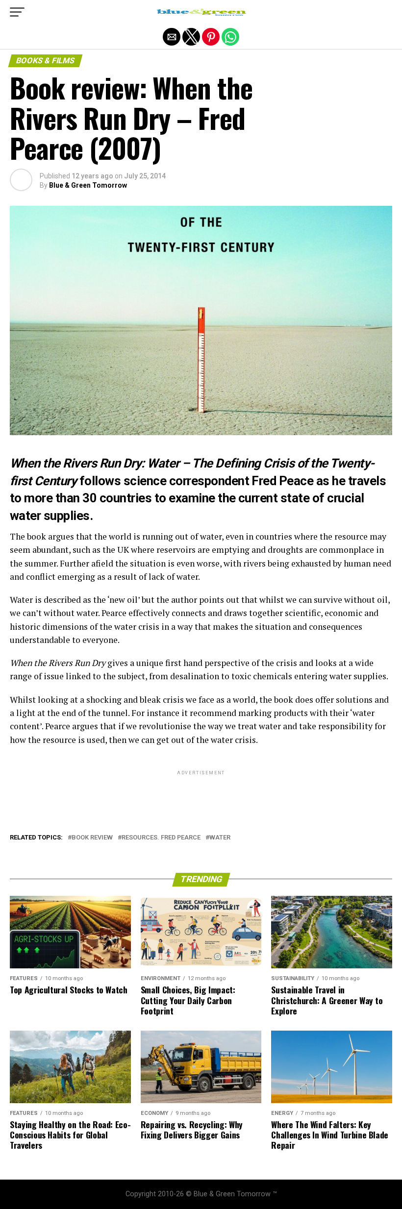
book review (92, 838)
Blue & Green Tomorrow (88, 185)
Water (219, 838)
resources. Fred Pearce (161, 838)
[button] (17, 12)
